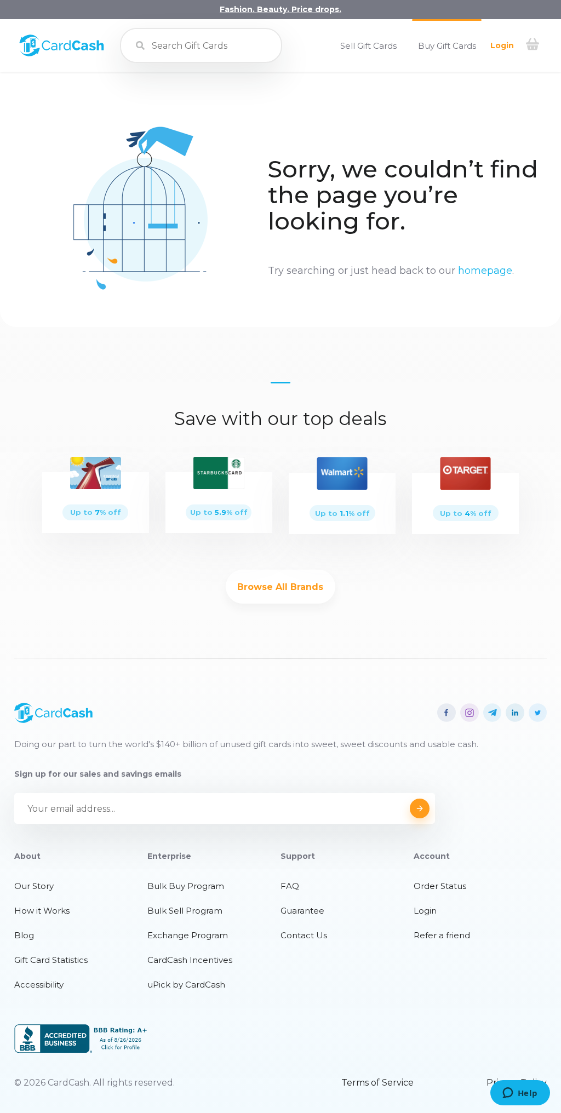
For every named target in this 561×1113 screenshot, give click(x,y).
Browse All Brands (280, 587)
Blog (24, 935)
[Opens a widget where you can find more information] (520, 1094)
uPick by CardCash (186, 984)
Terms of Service (377, 1082)
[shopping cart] (532, 45)
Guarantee (302, 910)
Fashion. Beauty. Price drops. (280, 9)
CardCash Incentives (189, 960)
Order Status (440, 886)
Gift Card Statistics (51, 960)
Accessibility (39, 984)
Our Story (34, 886)
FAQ (289, 886)
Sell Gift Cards (368, 46)
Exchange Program (187, 935)
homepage (485, 271)
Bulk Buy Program (185, 886)
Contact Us (303, 935)
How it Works (42, 910)
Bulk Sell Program (184, 910)
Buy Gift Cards (447, 46)
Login (502, 45)
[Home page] (61, 54)
